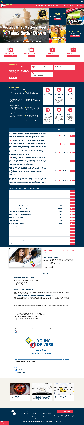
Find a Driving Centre (65, 411)
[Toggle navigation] (82, 2)
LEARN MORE (58, 18)
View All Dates (13, 77)
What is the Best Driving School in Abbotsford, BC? (65, 397)
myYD (44, 416)
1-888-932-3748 (17, 374)
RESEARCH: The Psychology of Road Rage (21, 397)
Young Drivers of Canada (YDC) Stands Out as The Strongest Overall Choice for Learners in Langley (43, 398)
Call (72, 180)
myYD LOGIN (79, 5)
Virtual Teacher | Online (10, 55)
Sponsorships (45, 418)
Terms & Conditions (35, 411)
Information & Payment (52, 55)
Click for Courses (75, 35)
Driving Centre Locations (25, 411)
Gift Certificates (45, 411)
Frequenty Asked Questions (25, 413)
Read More (45, 273)
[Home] (4, 1)
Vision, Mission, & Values (47, 413)
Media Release (34, 413)
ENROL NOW (31, 55)
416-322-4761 (16, 367)
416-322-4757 (16, 370)
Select (72, 135)
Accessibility (34, 418)
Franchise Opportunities (35, 416)
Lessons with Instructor (73, 55)
